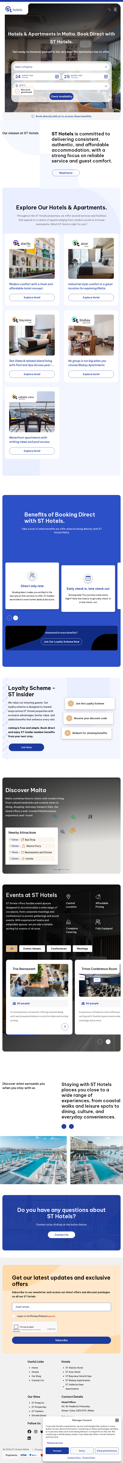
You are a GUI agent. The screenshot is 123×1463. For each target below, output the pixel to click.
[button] (117, 1420)
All (11, 948)
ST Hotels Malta (20, 1449)
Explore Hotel (32, 297)
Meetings (82, 948)
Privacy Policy (88, 1458)
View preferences (107, 1450)
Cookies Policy (74, 1458)
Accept (57, 1450)
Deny (82, 1450)
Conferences (59, 948)
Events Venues (32, 948)
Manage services (55, 1443)
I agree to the (36, 1316)
